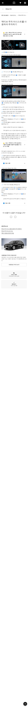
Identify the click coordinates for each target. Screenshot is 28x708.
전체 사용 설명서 (5, 15)
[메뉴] (2, 3)
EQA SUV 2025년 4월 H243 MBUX (13, 15)
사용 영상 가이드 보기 (14, 264)
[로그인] (25, 2)
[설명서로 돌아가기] (3, 9)
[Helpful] (11, 217)
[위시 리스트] (20, 3)
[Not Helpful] (15, 217)
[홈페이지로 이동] (14, 2)
